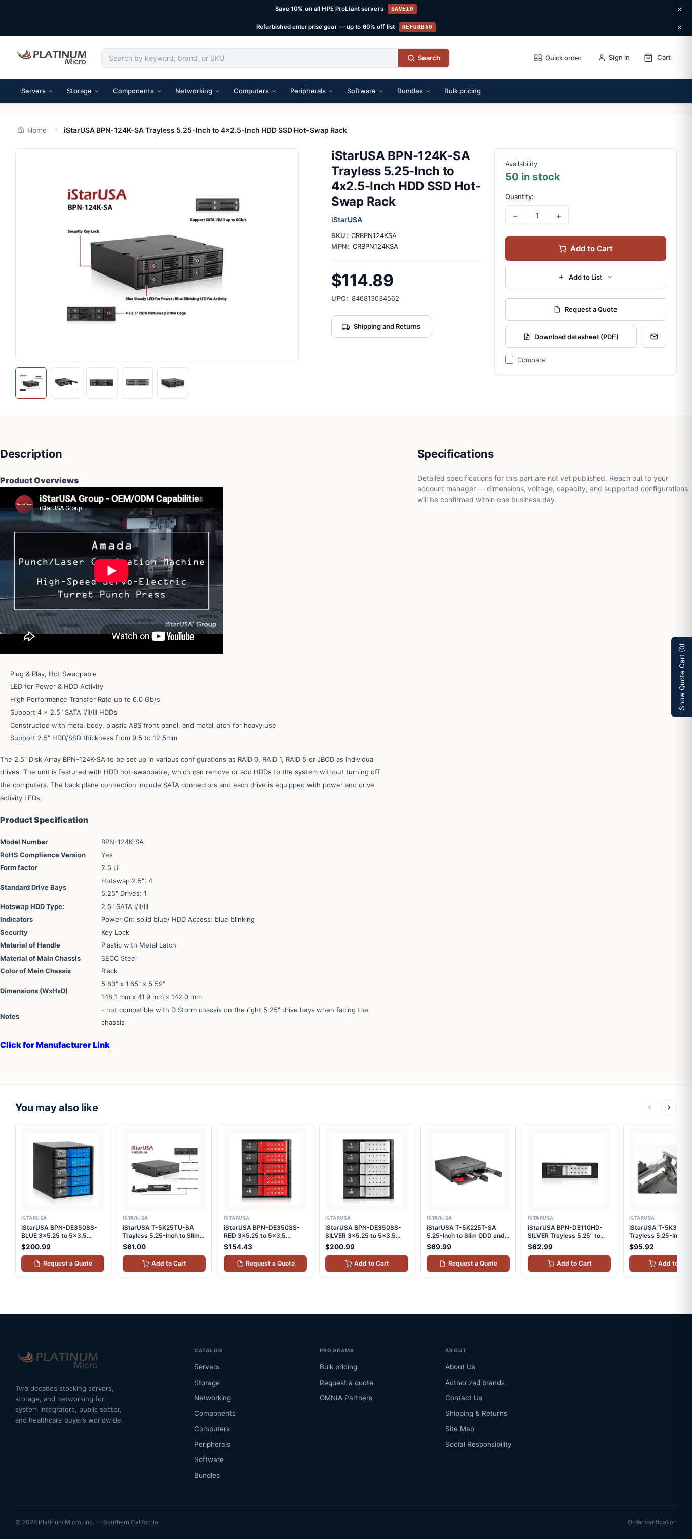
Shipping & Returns (476, 1413)
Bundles (410, 91)
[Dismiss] (679, 9)
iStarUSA (346, 219)
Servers (33, 91)
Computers (251, 91)
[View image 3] (102, 383)
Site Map (459, 1429)
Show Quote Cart (682, 677)
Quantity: (519, 196)
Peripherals (308, 91)
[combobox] (250, 58)
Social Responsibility (478, 1444)
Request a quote (346, 1382)
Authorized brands (475, 1382)
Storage (79, 91)
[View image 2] (66, 383)
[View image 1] (31, 383)
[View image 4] (137, 383)
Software (361, 91)
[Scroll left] (649, 1107)
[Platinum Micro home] (53, 58)
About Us (460, 1367)
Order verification (652, 1522)
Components (133, 91)
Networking (193, 91)
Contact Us (463, 1398)
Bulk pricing (462, 91)
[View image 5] (172, 383)
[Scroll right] (669, 1107)
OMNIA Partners (346, 1398)
